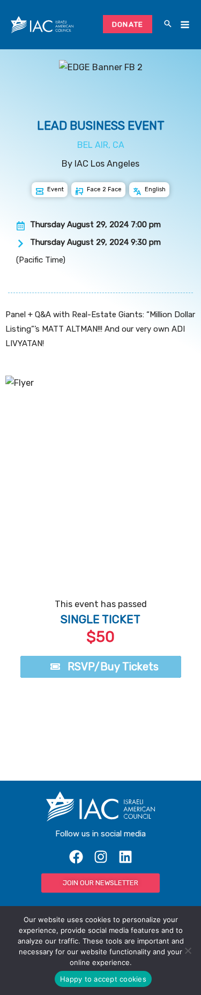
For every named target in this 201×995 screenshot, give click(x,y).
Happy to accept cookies (103, 979)
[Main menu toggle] (184, 24)
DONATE (128, 24)
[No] (187, 950)
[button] (168, 25)
